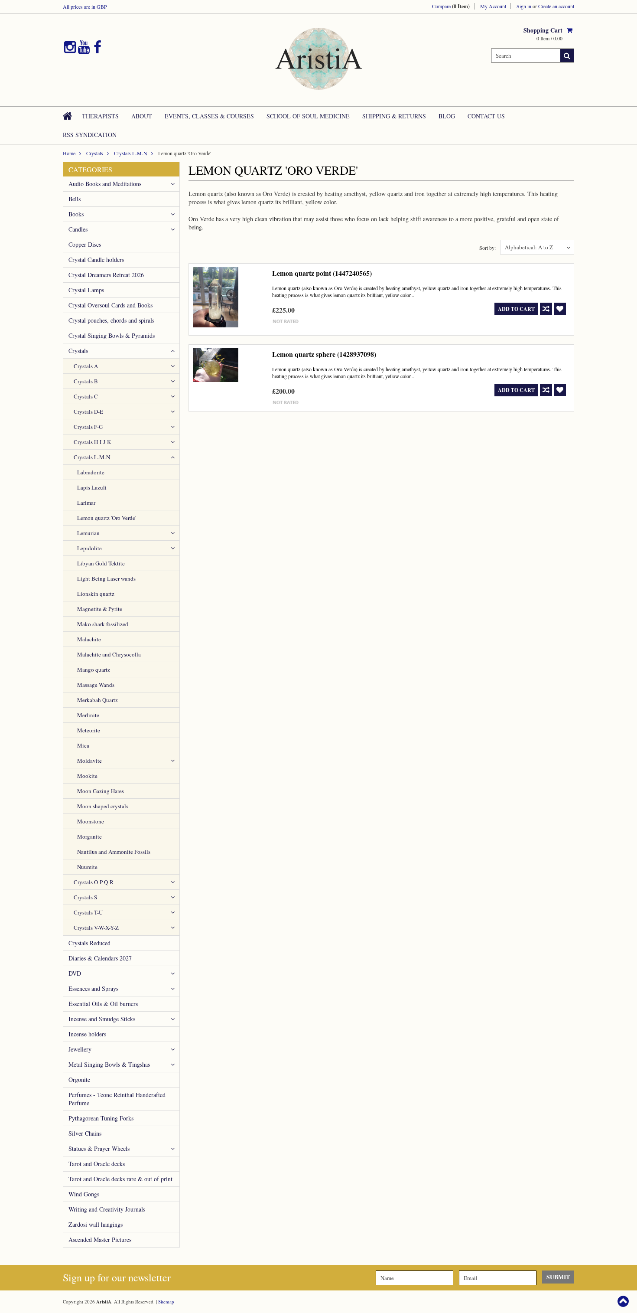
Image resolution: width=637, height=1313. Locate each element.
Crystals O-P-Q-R (94, 882)
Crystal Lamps (86, 290)
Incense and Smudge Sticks (101, 1019)
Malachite (89, 639)
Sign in (524, 6)
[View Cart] (570, 30)
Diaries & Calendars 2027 (100, 958)
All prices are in (85, 6)
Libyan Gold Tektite (101, 563)
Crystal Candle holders (96, 259)
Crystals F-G (88, 427)
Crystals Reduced (89, 943)
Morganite (89, 836)
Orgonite (79, 1079)
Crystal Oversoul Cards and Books (110, 305)
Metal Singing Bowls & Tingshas (109, 1064)
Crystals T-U (88, 912)
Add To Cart (516, 309)
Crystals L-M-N (130, 153)
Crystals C (86, 396)
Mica (83, 745)
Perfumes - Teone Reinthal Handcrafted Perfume (117, 1099)
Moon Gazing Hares (100, 791)
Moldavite (89, 760)
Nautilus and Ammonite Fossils (113, 852)
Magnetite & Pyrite (99, 609)
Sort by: (487, 247)
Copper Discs (84, 244)
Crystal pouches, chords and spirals (111, 320)
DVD (74, 973)
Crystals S (85, 897)
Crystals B (86, 381)
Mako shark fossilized (102, 624)
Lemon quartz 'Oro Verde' (106, 518)
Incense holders (87, 1034)
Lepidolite (89, 548)
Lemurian (88, 533)
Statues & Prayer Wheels (99, 1148)
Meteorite (88, 730)
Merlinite (88, 715)
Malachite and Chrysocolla (109, 654)
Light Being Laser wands (106, 578)
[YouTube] (84, 47)
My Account (493, 6)
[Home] (68, 116)
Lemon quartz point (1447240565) (322, 273)
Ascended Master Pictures (99, 1239)
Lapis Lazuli (92, 487)
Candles (78, 229)
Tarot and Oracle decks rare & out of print (120, 1179)
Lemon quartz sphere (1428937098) (324, 354)
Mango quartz (93, 669)
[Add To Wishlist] (560, 309)
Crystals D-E (88, 411)
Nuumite (87, 867)
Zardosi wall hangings (95, 1224)
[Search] (567, 55)
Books (76, 214)
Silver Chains (84, 1133)
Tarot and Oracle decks (96, 1163)
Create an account (556, 6)
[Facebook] (97, 47)
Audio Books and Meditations (104, 184)
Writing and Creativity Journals (106, 1209)
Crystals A (86, 366)
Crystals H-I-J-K (92, 442)
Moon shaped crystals (102, 806)
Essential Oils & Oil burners (103, 1003)
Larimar (86, 502)
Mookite (87, 776)
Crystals (94, 153)
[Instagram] (70, 47)
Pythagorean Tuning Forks (100, 1118)
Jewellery (79, 1049)
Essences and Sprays (93, 988)
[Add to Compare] (546, 309)
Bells (74, 199)
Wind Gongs (83, 1194)
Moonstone (90, 821)
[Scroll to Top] (624, 1301)
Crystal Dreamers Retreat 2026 (106, 275)
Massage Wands (95, 685)
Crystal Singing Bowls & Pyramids (111, 335)
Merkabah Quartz (97, 700)
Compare (451, 6)
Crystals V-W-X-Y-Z (96, 927)
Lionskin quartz (95, 594)
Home (69, 153)
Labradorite (90, 472)
